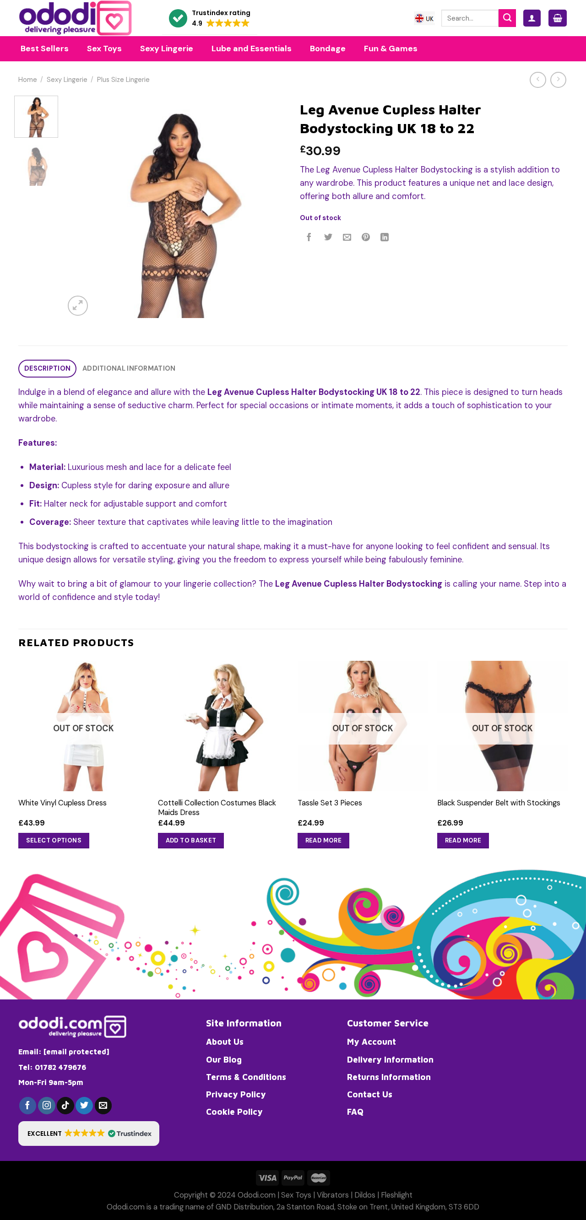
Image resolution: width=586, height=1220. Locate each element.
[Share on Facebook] (309, 238)
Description (47, 368)
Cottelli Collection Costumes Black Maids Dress (217, 807)
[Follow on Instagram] (46, 1105)
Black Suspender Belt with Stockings (498, 803)
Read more (323, 840)
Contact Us (369, 1094)
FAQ (355, 1112)
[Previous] (80, 207)
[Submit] (507, 18)
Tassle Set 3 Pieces (330, 803)
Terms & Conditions (246, 1077)
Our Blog (224, 1059)
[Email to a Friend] (347, 238)
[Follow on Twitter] (84, 1105)
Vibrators (333, 1195)
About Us (225, 1041)
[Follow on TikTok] (65, 1105)
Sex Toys (296, 1195)
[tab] (47, 369)
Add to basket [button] (191, 840)
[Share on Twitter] (328, 238)
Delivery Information (390, 1059)
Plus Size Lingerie (123, 80)
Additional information (128, 368)
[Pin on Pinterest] (365, 238)
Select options (54, 840)
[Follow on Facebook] (28, 1105)
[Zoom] (78, 306)
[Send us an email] (103, 1105)
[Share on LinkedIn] (385, 238)
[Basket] (557, 18)
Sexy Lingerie (67, 80)
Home (27, 80)
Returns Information (389, 1077)
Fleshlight (396, 1195)
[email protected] (76, 1051)
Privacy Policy (236, 1094)
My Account (371, 1041)
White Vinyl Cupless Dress (62, 803)
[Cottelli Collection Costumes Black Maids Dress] (223, 726)
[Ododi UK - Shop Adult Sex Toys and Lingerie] (83, 18)
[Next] (270, 207)
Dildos (364, 1195)
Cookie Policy (234, 1112)
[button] (209, 18)
